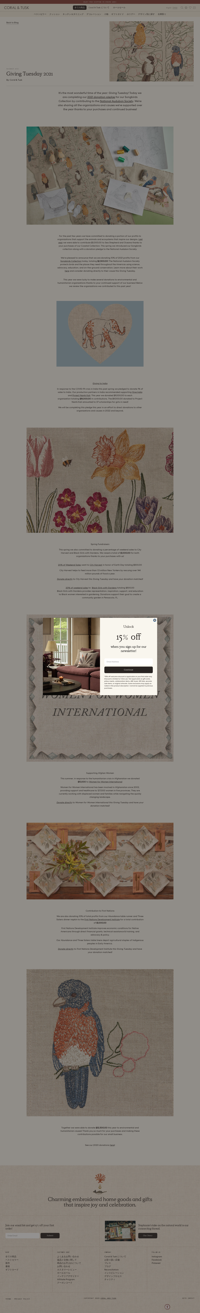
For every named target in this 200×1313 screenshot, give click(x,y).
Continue (128, 669)
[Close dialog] (154, 620)
